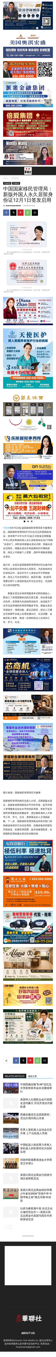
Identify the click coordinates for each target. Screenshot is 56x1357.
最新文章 (32, 1076)
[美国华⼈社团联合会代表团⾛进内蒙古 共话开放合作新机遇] (11, 1103)
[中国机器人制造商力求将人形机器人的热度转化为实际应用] (11, 1148)
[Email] (35, 212)
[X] (13, 212)
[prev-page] (5, 1227)
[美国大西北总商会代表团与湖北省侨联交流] (11, 1178)
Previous (7, 506)
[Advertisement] (28, 1265)
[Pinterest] (20, 212)
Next (49, 506)
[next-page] (10, 1227)
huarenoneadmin (13, 205)
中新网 (6, 527)
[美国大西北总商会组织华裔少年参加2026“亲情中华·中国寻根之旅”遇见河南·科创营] (11, 1193)
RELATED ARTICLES (14, 1076)
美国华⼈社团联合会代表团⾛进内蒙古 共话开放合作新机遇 (36, 1103)
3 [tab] (32, 521)
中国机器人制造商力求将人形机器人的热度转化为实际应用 (36, 1148)
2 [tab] (28, 521)
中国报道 (16, 183)
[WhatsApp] (28, 212)
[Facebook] (6, 212)
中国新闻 (15, 178)
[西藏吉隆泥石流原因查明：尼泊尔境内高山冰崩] (11, 1118)
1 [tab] (24, 521)
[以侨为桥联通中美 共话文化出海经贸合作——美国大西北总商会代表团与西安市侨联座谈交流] (11, 1212)
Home (5, 178)
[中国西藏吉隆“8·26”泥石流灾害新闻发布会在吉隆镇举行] (11, 1088)
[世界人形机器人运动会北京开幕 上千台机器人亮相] (11, 1133)
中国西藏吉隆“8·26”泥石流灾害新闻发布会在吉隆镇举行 (36, 1088)
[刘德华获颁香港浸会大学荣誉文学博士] (11, 1163)
